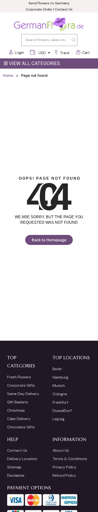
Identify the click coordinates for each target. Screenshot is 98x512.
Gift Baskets (17, 402)
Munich (59, 385)
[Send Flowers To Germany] (49, 24)
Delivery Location (22, 458)
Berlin (57, 368)
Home (8, 75)
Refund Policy (64, 475)
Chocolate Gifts (21, 427)
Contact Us (64, 9)
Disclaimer (16, 475)
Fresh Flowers (19, 377)
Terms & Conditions (70, 458)
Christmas (16, 410)
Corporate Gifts (21, 385)
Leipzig (58, 418)
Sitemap (14, 467)
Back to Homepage (49, 240)
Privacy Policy (64, 467)
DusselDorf (62, 410)
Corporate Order (39, 9)
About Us (61, 450)
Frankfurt (61, 402)
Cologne (60, 393)
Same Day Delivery (23, 393)
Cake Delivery (18, 418)
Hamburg (60, 377)
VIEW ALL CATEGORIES (34, 63)
